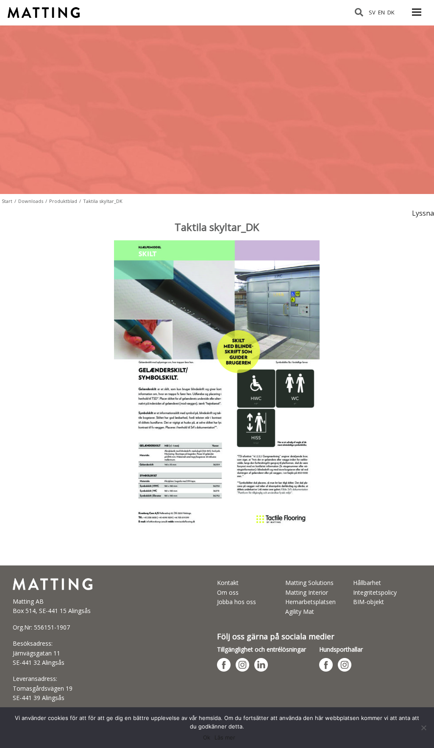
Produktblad (63, 201)
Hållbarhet (367, 583)
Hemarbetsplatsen (310, 602)
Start (7, 201)
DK (391, 12)
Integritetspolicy (375, 592)
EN (381, 12)
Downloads (30, 201)
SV (372, 12)
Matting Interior (306, 592)
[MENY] (416, 17)
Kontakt (228, 583)
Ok (206, 737)
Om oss (228, 592)
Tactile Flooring (48, 9)
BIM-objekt (368, 602)
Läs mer (224, 737)
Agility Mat (299, 611)
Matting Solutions (309, 583)
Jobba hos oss (236, 602)
